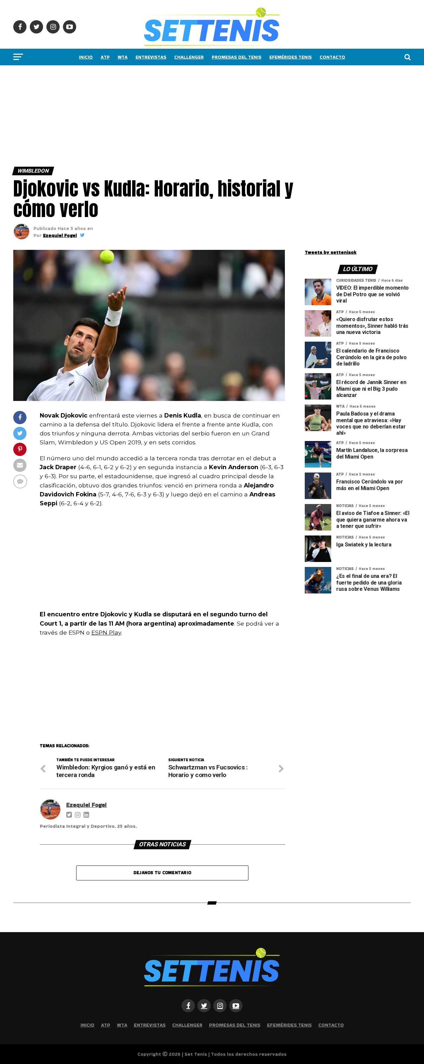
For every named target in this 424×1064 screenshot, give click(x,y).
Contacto (332, 57)
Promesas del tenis (236, 57)
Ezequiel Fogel (60, 235)
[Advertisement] (199, 114)
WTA (123, 57)
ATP (105, 57)
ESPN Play (106, 632)
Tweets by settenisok (330, 252)
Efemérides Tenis (290, 57)
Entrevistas (150, 57)
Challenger (189, 57)
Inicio (86, 57)
